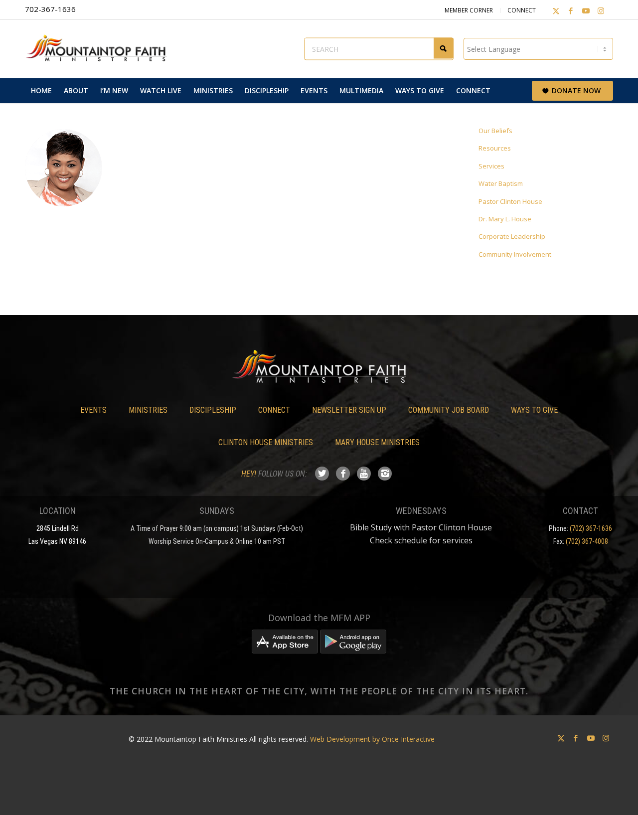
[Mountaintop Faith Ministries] (99, 48)
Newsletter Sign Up (349, 410)
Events (93, 410)
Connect (521, 10)
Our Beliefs (495, 130)
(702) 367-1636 (591, 528)
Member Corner (469, 10)
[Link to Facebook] (570, 10)
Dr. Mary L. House (504, 218)
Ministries (148, 410)
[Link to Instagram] (600, 10)
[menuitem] (41, 90)
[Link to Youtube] (585, 10)
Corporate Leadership (511, 236)
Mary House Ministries (377, 442)
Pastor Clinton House (510, 201)
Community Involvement (514, 254)
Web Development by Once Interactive (372, 739)
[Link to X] (555, 10)
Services (491, 166)
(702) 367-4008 (587, 541)
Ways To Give (534, 410)
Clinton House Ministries (265, 442)
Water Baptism (500, 183)
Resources (494, 148)
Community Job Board (448, 410)
